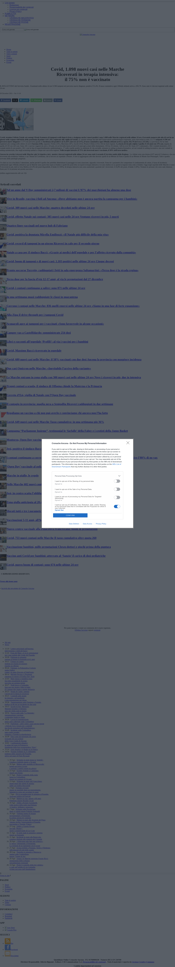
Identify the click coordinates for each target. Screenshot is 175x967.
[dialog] (87, 483)
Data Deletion (74, 524)
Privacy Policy (101, 524)
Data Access (87, 524)
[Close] (128, 443)
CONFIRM (70, 515)
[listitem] (87, 476)
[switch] (117, 481)
